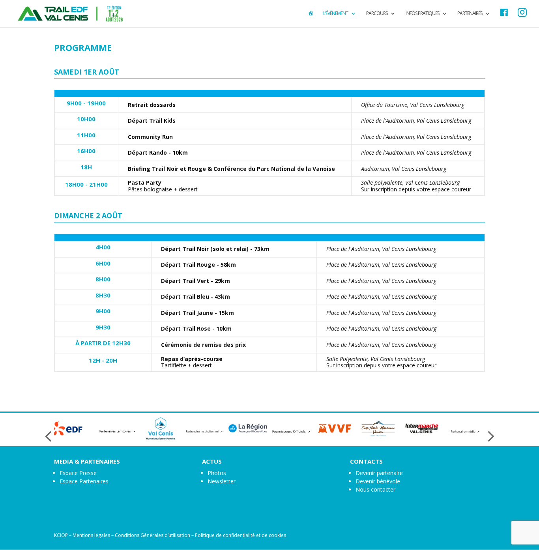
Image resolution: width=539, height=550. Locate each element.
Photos (217, 473)
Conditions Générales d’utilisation (152, 535)
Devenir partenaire (379, 473)
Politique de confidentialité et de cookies (240, 535)
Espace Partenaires (84, 481)
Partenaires (469, 14)
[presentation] (48, 436)
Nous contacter (375, 489)
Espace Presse (78, 473)
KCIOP (61, 535)
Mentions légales (91, 535)
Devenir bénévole (378, 481)
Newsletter (222, 481)
